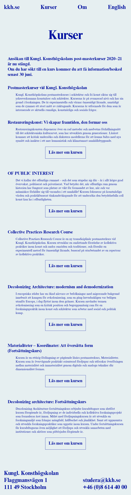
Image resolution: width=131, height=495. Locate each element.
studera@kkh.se (102, 480)
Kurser (49, 7)
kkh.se (12, 7)
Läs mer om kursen (65, 152)
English (117, 7)
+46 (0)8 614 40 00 (105, 487)
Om (82, 7)
